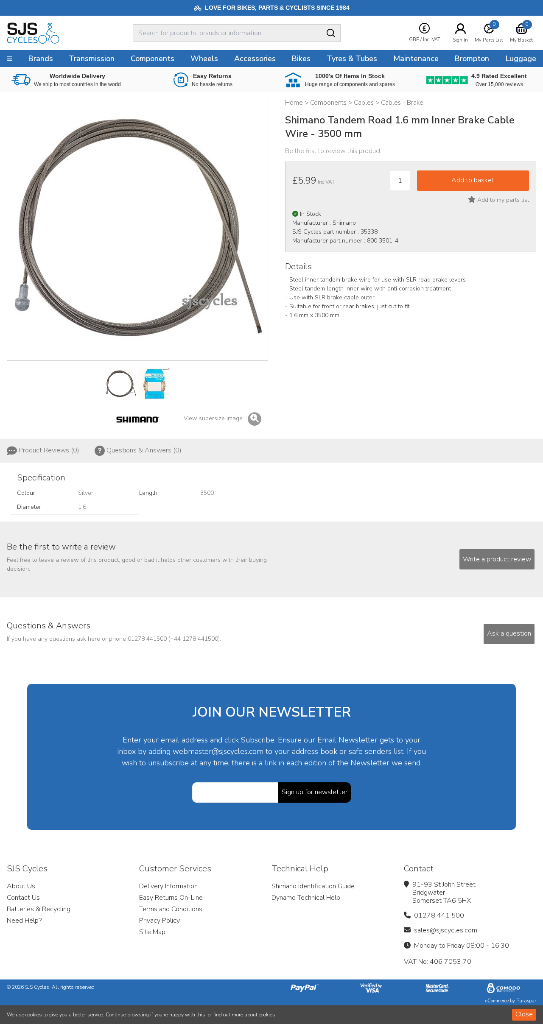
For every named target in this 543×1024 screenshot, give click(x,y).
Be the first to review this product (333, 151)
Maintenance (416, 58)
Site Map (152, 932)
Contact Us (23, 897)
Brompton (471, 58)
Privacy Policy (159, 920)
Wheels (204, 58)
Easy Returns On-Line (171, 897)
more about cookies (253, 1014)
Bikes (301, 58)
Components (152, 58)
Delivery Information (168, 886)
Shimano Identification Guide (313, 886)
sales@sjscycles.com (445, 930)
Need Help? (24, 920)
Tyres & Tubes (352, 58)
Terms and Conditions (170, 909)
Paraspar (526, 1001)
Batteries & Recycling (38, 909)
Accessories (255, 58)
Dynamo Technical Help (306, 897)
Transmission (92, 58)
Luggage (520, 58)
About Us (21, 886)
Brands (40, 58)
